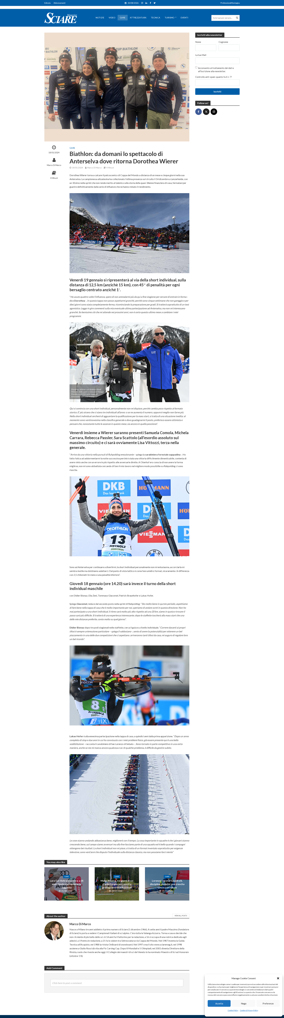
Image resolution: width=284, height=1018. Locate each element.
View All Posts (181, 916)
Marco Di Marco (54, 165)
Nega (243, 1003)
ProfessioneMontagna (230, 3)
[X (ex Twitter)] (206, 111)
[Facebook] (198, 111)
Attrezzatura (138, 17)
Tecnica (155, 17)
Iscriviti (217, 91)
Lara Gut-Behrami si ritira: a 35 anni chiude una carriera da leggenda (66, 884)
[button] (278, 978)
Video (112, 17)
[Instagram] (214, 111)
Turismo (169, 17)
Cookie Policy (233, 1010)
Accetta (219, 1003)
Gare (122, 17)
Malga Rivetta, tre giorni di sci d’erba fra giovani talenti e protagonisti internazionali (117, 884)
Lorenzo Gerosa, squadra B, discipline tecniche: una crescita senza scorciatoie (167, 884)
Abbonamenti (59, 3)
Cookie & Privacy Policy (249, 1010)
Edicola (47, 3)
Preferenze (268, 1003)
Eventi (184, 17)
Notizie (100, 17)
